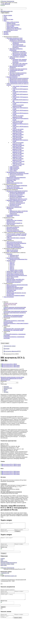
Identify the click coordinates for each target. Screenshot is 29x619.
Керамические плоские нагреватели (19, 79)
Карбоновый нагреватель (13, 215)
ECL (11, 209)
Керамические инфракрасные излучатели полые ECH (17, 197)
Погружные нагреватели (13, 227)
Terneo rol (12, 263)
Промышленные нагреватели (11, 36)
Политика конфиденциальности (9, 562)
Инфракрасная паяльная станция (15, 287)
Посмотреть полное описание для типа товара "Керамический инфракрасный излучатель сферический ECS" (12, 378)
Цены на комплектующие (13, 24)
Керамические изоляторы (13, 258)
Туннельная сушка (11, 290)
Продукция (6, 348)
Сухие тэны (10, 219)
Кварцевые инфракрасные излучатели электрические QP (17, 202)
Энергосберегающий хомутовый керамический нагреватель (19, 46)
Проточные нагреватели (13, 229)
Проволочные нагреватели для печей (19, 173)
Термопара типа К (14, 255)
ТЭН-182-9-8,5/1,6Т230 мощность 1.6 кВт (18, 164)
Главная (3, 558)
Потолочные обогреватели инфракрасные (16, 213)
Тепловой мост (10, 291)
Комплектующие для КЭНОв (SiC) (15, 279)
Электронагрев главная (9, 346)
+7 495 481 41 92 (5, 573)
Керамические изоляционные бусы (18, 259)
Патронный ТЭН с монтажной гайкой (13, 330)
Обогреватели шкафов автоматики (12, 248)
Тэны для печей (11, 224)
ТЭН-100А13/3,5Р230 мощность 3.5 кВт (17, 132)
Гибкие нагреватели (9, 240)
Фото (5, 390)
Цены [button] (5, 20)
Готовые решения (8, 283)
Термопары (9, 254)
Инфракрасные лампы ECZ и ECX (18, 199)
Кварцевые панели (14, 205)
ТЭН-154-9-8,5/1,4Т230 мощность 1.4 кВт (18, 162)
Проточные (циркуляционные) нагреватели (15, 312)
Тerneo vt (12, 266)
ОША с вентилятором (12, 251)
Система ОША (10, 294)
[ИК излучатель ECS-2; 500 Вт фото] (10, 365)
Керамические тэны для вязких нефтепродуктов (14, 221)
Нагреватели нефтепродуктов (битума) (13, 225)
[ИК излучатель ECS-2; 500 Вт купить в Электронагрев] (9, 364)
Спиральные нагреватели (13, 178)
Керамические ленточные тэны (14, 182)
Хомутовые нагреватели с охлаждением (16, 49)
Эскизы (5, 389)
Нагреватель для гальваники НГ (15, 188)
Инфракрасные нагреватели (11, 189)
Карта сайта (4, 565)
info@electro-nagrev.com (6, 11)
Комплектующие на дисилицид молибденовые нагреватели (15, 281)
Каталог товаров (8, 15)
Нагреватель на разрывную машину (16, 295)
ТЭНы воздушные (14, 166)
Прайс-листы (4, 561)
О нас (5, 16)
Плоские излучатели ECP (16, 195)
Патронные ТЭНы (11, 180)
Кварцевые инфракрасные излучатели (16, 200)
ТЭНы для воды (14, 169)
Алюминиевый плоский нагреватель (19, 82)
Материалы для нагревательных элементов (14, 252)
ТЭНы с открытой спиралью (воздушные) (14, 232)
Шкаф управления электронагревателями (17, 284)
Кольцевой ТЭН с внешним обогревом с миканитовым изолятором (19, 61)
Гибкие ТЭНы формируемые (14, 245)
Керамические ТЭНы (9, 217)
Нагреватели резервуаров (10, 184)
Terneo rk (12, 268)
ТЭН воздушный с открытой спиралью (16, 233)
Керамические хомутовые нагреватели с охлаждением (19, 52)
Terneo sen (12, 264)
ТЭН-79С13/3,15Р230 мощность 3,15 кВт (17, 116)
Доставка (6, 32)
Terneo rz (12, 267)
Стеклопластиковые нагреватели (15, 231)
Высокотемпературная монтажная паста (17, 275)
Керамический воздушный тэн (14, 223)
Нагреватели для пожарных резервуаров (17, 185)
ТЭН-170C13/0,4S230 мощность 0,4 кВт (17, 159)
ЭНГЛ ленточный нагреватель (14, 241)
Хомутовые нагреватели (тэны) (14, 38)
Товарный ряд (7, 31)
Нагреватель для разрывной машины (13, 316)
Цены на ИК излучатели (13, 22)
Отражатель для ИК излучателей (15, 272)
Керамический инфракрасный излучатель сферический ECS (17, 193)
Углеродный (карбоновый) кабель (15, 247)
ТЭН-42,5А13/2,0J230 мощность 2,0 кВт (17, 105)
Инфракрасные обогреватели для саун (16, 292)
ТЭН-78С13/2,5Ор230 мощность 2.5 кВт (18, 154)
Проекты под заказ (8, 19)
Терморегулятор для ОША (16, 270)
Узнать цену (4, 384)
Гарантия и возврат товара (7, 564)
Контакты (6, 34)
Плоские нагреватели (12, 76)
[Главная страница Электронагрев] (7, 1)
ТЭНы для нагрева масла (13, 186)
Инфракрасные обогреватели (14, 28)
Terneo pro (12, 262)
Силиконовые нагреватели (13, 244)
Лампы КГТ (10, 216)
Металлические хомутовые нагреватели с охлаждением (19, 54)
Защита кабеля (10, 278)
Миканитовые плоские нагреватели (19, 81)
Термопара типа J (14, 256)
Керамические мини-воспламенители (16, 177)
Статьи (5, 18)
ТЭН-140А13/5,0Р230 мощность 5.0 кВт (17, 135)
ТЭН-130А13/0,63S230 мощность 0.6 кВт (18, 146)
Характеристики (8, 388)
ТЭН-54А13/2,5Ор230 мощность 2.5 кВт (18, 151)
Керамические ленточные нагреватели (16, 243)
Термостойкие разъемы (12, 27)
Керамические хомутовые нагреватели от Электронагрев (17, 40)
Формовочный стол (12, 286)
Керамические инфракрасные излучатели (17, 190)
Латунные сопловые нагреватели (18, 72)
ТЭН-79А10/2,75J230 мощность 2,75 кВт (17, 121)
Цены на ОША (10, 26)
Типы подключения (9, 296)
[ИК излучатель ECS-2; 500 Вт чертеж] (11, 464)
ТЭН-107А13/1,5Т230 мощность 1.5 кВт (17, 156)
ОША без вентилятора (12, 249)
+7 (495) (5, 4)
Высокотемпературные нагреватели (16, 172)
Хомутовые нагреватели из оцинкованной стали (16, 75)
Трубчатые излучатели (15, 204)
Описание (6, 386)
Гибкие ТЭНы (10, 181)
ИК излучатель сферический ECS (12, 351)
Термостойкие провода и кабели (15, 271)
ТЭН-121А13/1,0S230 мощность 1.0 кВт (17, 143)
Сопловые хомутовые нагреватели (18, 68)
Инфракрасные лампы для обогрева (19, 211)
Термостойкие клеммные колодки (15, 274)
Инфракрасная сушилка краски (14, 288)
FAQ (2, 560)
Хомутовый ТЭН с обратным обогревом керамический (19, 64)
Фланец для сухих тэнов (10, 304)
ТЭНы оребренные (14, 168)
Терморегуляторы (11, 23)
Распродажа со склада (12, 30)
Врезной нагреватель (12, 228)
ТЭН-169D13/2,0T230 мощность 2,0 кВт (17, 148)
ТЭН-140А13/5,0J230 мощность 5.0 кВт (17, 138)
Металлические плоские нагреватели (19, 78)
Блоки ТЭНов (13, 170)
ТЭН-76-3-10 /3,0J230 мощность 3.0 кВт (17, 130)
